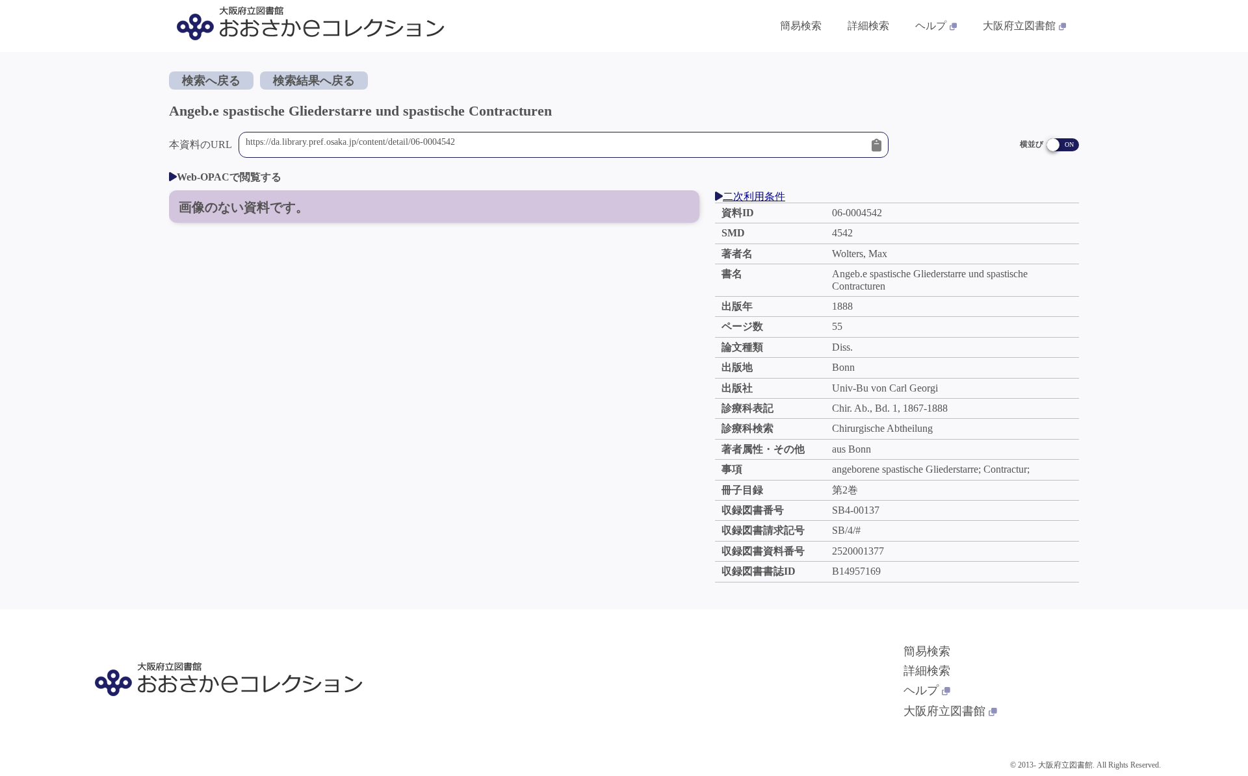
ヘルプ (930, 25)
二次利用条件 (754, 196)
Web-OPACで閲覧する (229, 176)
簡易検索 (801, 25)
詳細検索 (868, 25)
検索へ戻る (211, 80)
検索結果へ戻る (314, 80)
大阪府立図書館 (1019, 25)
